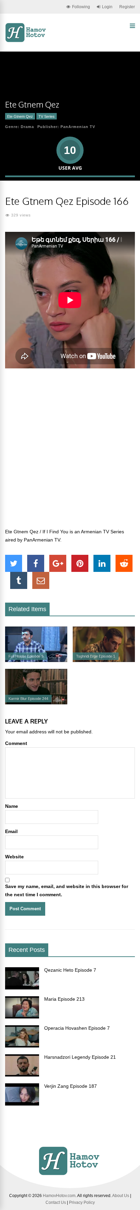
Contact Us (56, 1202)
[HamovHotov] (26, 41)
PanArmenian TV (77, 127)
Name (11, 806)
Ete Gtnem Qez (20, 116)
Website (14, 856)
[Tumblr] (18, 580)
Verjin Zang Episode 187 (70, 1086)
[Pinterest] (79, 563)
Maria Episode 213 (64, 999)
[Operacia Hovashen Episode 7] (22, 1046)
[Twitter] (13, 563)
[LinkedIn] (101, 563)
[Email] (40, 580)
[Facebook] (35, 563)
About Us (120, 1195)
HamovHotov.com (59, 1195)
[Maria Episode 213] (22, 1016)
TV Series (46, 116)
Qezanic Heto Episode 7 (70, 970)
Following (81, 7)
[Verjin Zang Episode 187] (22, 1104)
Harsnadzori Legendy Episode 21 (80, 1057)
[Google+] (57, 563)
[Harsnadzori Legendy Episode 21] (22, 1075)
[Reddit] (124, 563)
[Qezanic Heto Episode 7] (22, 987)
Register (127, 7)
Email (11, 831)
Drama (27, 127)
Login (107, 7)
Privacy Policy (82, 1202)
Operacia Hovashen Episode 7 (77, 1028)
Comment (16, 743)
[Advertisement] (70, 452)
